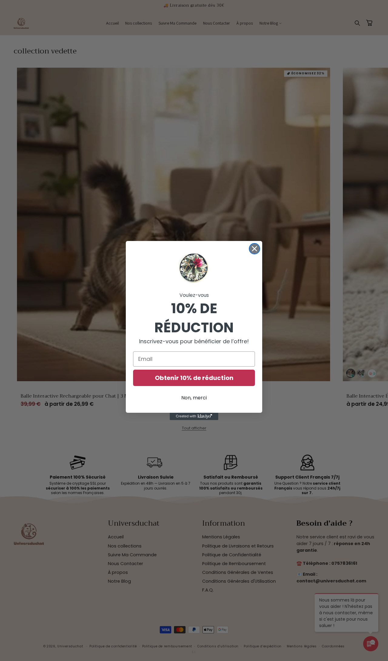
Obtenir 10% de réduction (194, 378)
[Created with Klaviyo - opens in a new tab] (194, 416)
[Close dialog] (254, 248)
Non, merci (194, 397)
